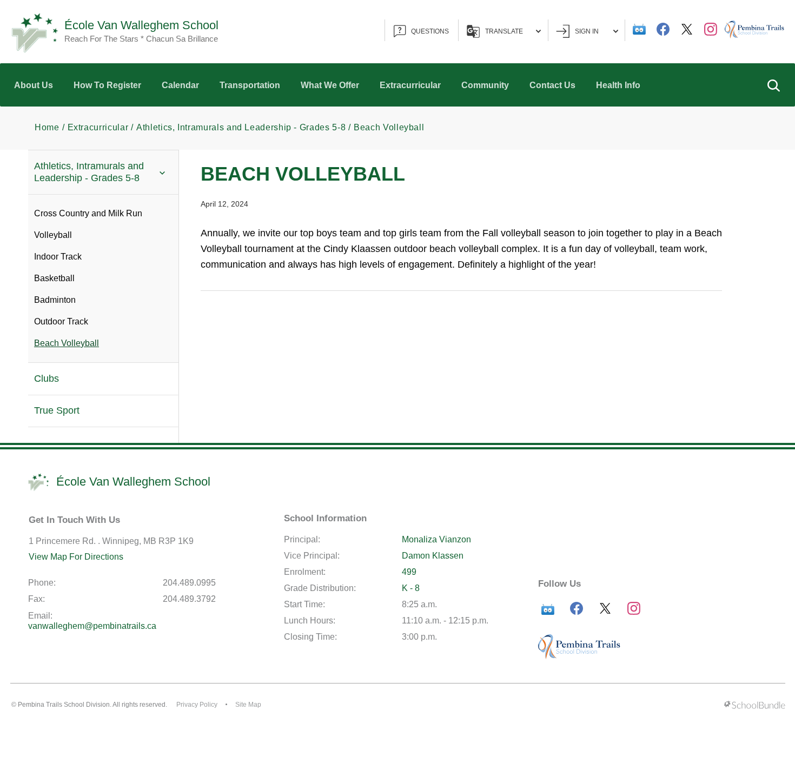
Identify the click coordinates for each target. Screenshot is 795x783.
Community (485, 85)
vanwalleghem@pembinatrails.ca (92, 626)
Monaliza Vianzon (436, 539)
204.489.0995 (189, 582)
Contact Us (552, 85)
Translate (504, 31)
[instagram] (710, 29)
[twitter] (686, 29)
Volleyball (53, 235)
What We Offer (330, 85)
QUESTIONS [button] (430, 31)
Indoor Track (58, 256)
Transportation (250, 85)
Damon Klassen (432, 555)
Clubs (46, 378)
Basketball (54, 278)
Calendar (180, 85)
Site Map (248, 704)
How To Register (107, 85)
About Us (33, 85)
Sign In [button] (587, 31)
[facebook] (663, 29)
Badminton (55, 299)
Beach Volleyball (66, 343)
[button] (773, 85)
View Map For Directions (76, 556)
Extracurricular (410, 85)
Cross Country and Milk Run (88, 213)
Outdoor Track (61, 321)
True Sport (57, 410)
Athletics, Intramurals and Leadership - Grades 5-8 (89, 172)
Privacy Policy (196, 704)
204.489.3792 (189, 598)
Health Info (618, 85)
